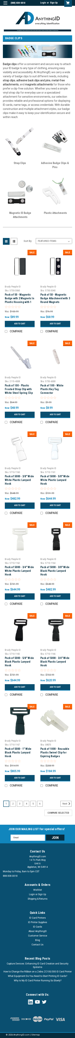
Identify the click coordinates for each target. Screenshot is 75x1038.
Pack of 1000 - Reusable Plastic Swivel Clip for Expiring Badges (54, 752)
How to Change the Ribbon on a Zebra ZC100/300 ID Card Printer (37, 971)
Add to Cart (19, 324)
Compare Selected (58, 812)
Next (65, 803)
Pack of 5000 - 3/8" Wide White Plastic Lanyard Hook (19, 480)
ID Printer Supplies (37, 922)
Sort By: (28, 241)
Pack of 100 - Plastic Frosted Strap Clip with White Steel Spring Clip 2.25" (19, 389)
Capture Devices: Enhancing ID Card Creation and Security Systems (37, 965)
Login (43, 2)
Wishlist (37, 890)
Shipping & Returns (38, 898)
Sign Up (54, 2)
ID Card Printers (37, 917)
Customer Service (37, 935)
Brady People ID (13, 286)
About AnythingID (37, 931)
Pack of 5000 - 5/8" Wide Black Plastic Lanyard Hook (19, 661)
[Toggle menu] (5, 5)
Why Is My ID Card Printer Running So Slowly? (37, 980)
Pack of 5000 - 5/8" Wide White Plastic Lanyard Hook (54, 480)
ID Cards (37, 926)
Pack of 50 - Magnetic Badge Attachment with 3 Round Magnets (55, 298)
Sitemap (35, 1035)
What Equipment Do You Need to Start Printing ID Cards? (37, 976)
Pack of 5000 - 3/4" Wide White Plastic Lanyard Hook (19, 571)
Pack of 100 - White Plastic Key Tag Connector (51, 389)
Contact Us (37, 944)
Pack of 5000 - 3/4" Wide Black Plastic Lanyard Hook (54, 661)
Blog (37, 940)
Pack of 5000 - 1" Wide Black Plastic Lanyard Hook (18, 752)
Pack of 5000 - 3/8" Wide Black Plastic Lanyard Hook (54, 571)
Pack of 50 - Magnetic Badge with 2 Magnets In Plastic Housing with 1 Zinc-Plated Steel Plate (19, 299)
